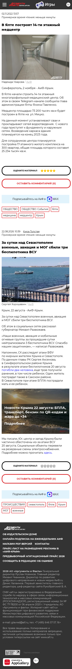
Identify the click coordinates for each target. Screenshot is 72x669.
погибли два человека (17, 370)
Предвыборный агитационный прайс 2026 (34, 556)
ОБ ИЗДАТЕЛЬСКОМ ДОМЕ (20, 534)
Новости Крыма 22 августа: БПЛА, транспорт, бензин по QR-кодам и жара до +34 (35, 412)
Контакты (42, 543)
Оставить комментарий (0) (36, 183)
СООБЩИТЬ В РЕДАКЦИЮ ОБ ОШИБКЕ (28, 560)
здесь (48, 452)
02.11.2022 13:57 (10, 13)
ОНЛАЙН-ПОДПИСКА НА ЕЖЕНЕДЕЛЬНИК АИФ (33, 538)
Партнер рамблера (32, 653)
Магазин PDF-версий (17, 543)
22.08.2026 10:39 (11, 231)
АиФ (29, 81)
